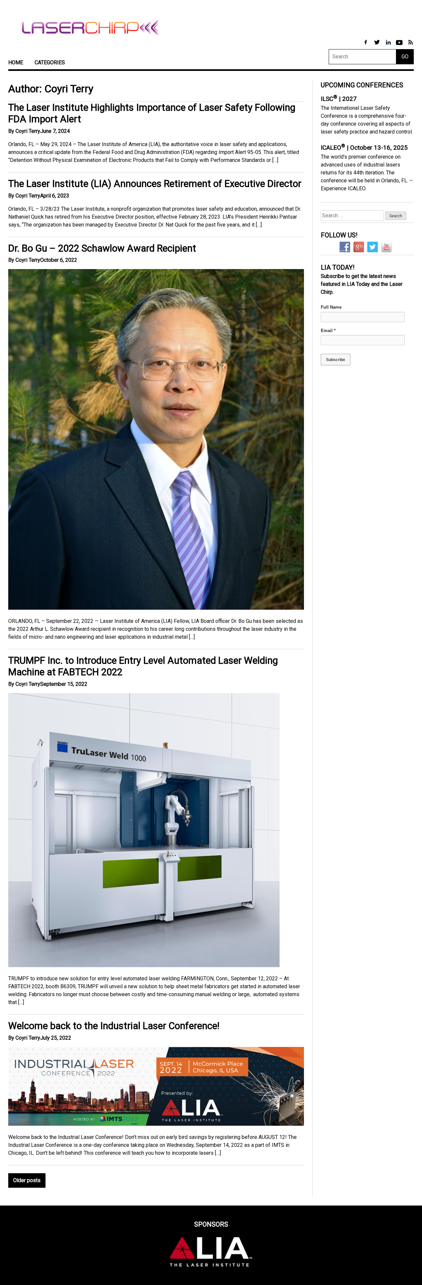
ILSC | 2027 (339, 99)
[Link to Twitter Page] (377, 46)
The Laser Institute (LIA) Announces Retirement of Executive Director (154, 183)
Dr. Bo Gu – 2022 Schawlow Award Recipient (102, 248)
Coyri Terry (27, 131)
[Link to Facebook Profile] (366, 46)
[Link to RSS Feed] (410, 46)
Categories (50, 62)
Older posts (27, 1180)
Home (15, 62)
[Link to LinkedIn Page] (388, 46)
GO (405, 56)
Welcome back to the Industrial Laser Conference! (114, 1025)
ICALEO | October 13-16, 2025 (364, 147)
